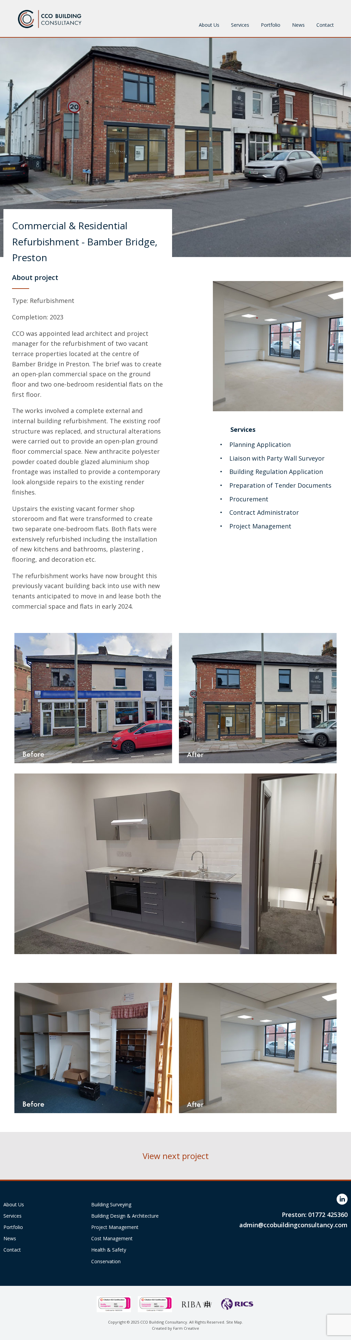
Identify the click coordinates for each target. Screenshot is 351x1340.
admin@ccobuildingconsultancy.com (293, 1225)
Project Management (114, 1227)
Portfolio (270, 25)
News (298, 25)
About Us (209, 25)
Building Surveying (111, 1204)
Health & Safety (108, 1249)
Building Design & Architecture (125, 1216)
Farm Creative (186, 1328)
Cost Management (112, 1238)
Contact (325, 25)
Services (240, 25)
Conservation (106, 1261)
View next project (176, 1155)
